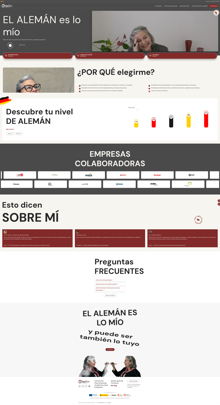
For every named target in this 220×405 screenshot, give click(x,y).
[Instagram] (83, 386)
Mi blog (114, 385)
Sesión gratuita (117, 381)
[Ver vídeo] (10, 45)
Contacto (115, 383)
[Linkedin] (79, 386)
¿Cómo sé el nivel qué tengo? (104, 280)
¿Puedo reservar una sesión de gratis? (106, 284)
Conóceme (99, 381)
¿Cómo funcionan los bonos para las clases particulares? (108, 289)
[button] (136, 123)
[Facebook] (86, 386)
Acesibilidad (129, 387)
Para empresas (101, 383)
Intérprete (99, 387)
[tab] (110, 280)
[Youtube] (89, 386)
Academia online (101, 385)
